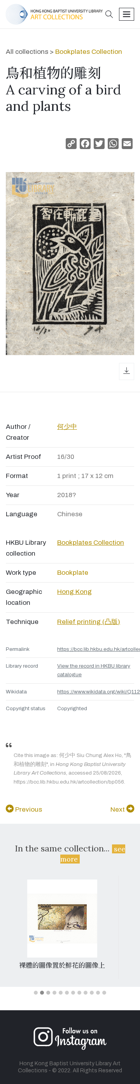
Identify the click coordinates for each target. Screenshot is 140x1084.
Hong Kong (74, 591)
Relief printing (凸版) (88, 622)
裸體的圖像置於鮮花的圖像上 (62, 965)
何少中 (67, 426)
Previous (28, 809)
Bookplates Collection (88, 51)
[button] (109, 15)
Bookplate (72, 572)
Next (118, 809)
